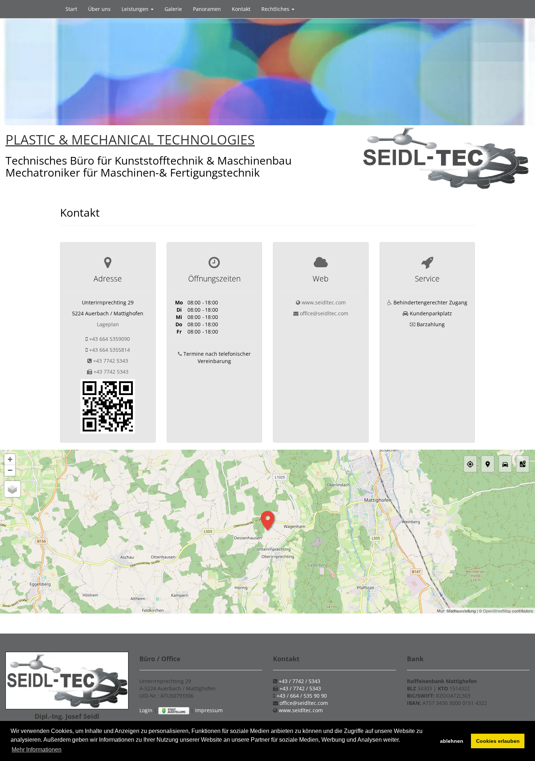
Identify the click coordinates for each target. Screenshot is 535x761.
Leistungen (136, 8)
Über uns (99, 8)
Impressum (209, 710)
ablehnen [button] (451, 741)
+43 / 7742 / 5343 (299, 681)
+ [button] (10, 459)
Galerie (173, 8)
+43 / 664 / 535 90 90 (302, 695)
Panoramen (207, 8)
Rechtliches (276, 8)
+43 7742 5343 (110, 360)
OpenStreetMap (497, 611)
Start (71, 8)
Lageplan (108, 324)
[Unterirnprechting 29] (107, 405)
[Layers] (12, 489)
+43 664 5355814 (109, 349)
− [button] (10, 470)
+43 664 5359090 (109, 338)
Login (145, 710)
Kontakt (241, 8)
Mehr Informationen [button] (37, 749)
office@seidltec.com (324, 313)
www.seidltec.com (324, 302)
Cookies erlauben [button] (498, 741)
